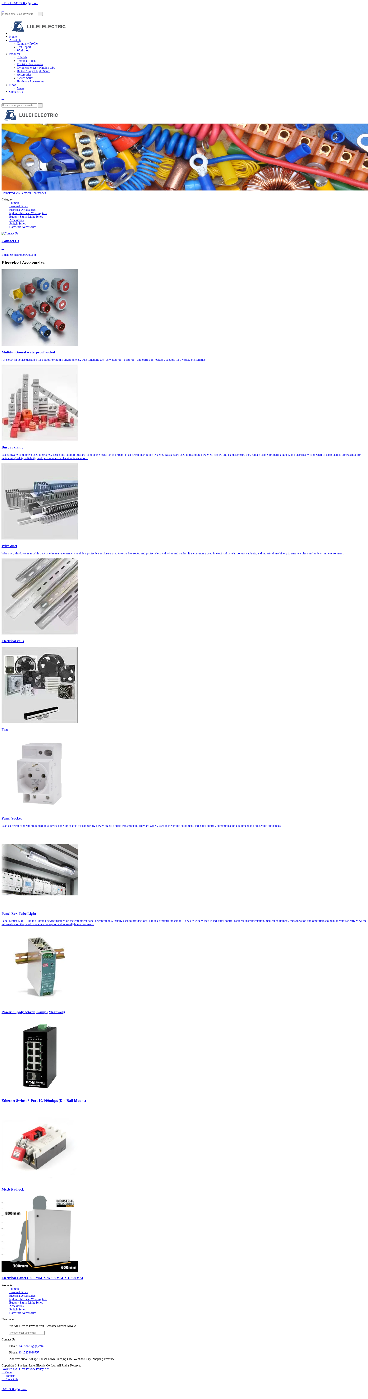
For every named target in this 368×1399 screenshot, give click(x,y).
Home (13, 36)
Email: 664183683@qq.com (20, 3)
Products (14, 53)
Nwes (20, 88)
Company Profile (27, 43)
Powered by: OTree (13, 1369)
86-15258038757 (28, 1352)
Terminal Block (26, 60)
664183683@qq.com (31, 1346)
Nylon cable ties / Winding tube (36, 67)
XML (47, 1369)
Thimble (22, 57)
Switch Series (25, 78)
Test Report (24, 47)
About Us (15, 40)
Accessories (24, 74)
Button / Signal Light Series (33, 71)
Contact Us (16, 91)
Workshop (23, 50)
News (12, 84)
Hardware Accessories (30, 81)
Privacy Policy (35, 1369)
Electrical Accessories (30, 64)
